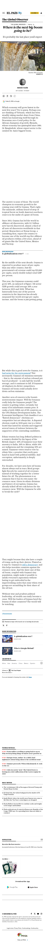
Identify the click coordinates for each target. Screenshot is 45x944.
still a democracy (30, 564)
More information (7, 672)
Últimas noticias (8, 748)
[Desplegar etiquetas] (41, 663)
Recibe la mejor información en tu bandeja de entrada (22, 621)
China (20, 663)
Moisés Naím (22, 88)
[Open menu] (3, 13)
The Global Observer (15, 19)
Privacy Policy (17, 928)
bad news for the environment (16, 373)
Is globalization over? (13, 254)
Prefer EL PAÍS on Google (12, 101)
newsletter (6, 839)
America (14, 663)
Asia (8, 663)
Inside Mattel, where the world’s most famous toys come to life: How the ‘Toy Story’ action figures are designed (23, 799)
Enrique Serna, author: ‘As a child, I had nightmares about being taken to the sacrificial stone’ (21, 759)
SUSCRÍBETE (34, 13)
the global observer (18, 24)
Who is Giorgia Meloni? (24, 648)
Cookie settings (26, 928)
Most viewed (7, 782)
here (30, 677)
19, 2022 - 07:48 (22, 90)
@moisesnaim (7, 613)
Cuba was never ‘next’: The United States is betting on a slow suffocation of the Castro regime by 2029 (21, 772)
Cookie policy (34, 928)
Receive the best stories (11, 844)
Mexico (26, 663)
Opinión (32, 663)
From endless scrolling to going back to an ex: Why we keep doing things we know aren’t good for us (21, 752)
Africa (4, 663)
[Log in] (41, 13)
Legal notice (10, 928)
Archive (5, 859)
